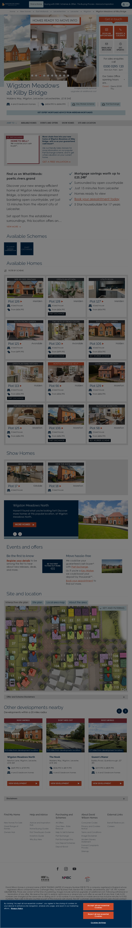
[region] (66, 914)
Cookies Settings (98, 923)
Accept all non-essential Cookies (98, 907)
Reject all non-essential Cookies (98, 915)
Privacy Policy (17, 908)
